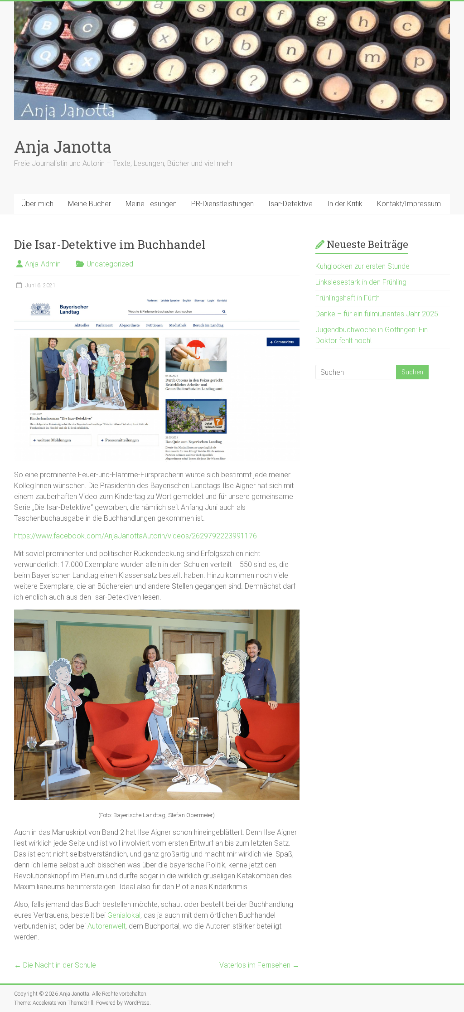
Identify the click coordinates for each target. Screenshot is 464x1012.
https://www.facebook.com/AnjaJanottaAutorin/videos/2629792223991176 (135, 536)
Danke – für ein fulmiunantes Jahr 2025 (376, 314)
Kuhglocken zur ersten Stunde (362, 266)
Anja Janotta (62, 146)
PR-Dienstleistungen (222, 203)
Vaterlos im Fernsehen (259, 965)
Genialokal (123, 915)
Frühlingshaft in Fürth (347, 298)
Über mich (37, 203)
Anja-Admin (43, 264)
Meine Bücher (89, 203)
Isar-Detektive (290, 203)
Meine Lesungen (151, 203)
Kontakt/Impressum (409, 203)
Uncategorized (110, 264)
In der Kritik (344, 203)
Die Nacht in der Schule (55, 965)
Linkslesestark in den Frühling (360, 282)
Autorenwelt (106, 926)
